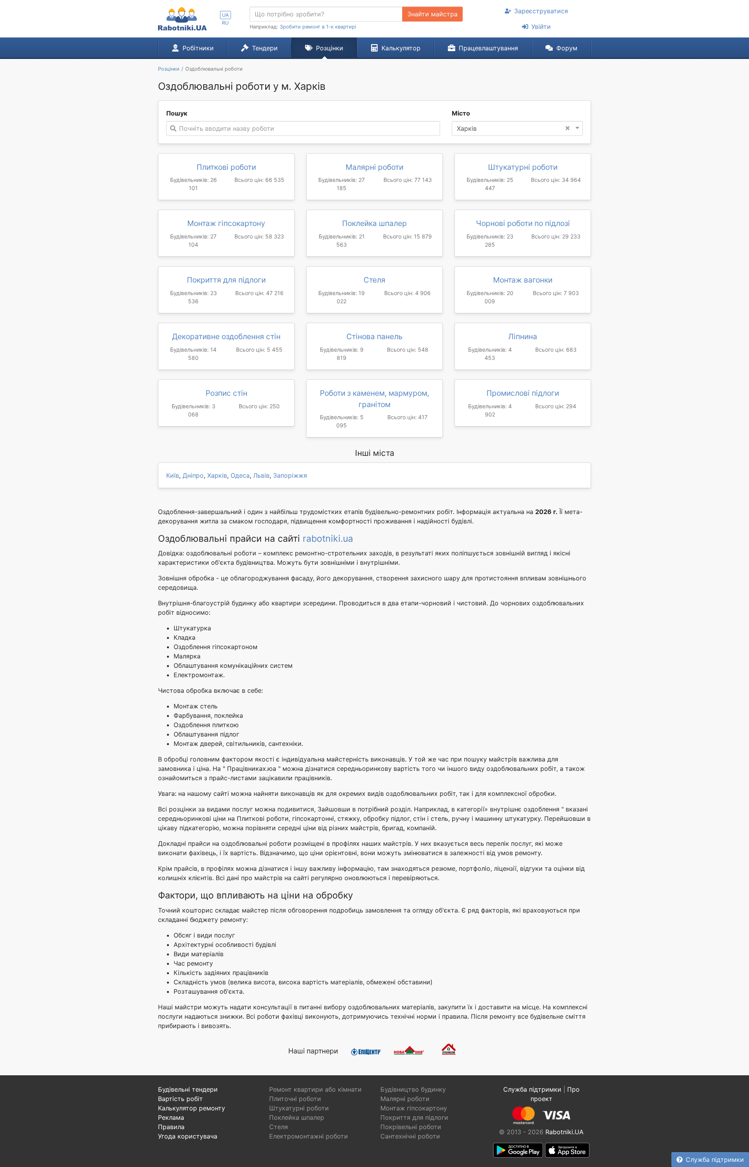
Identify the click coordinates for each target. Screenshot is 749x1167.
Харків (217, 475)
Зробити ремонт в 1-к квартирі (318, 27)
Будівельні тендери (188, 1089)
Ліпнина (522, 336)
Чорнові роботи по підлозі (523, 223)
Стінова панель (374, 336)
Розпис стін (226, 393)
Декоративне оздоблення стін (226, 336)
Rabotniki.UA (564, 1132)
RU (225, 23)
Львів (261, 475)
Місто (461, 113)
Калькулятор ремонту (191, 1108)
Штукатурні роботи (522, 167)
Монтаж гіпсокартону (226, 223)
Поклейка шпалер (374, 223)
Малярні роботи (374, 167)
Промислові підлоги (522, 393)
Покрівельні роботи (410, 1127)
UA (225, 15)
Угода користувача (187, 1136)
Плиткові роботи (226, 167)
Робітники (198, 48)
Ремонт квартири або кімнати (315, 1089)
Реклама (171, 1117)
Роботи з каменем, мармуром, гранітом (374, 398)
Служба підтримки (715, 1159)
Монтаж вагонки (522, 280)
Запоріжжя (290, 475)
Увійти (541, 26)
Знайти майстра (432, 14)
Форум (566, 48)
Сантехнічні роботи (410, 1136)
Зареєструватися (541, 11)
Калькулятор (401, 48)
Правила (171, 1127)
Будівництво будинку (413, 1089)
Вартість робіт (180, 1099)
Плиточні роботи (295, 1099)
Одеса (240, 475)
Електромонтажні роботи (308, 1136)
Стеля (374, 280)
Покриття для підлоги (226, 280)
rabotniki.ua (328, 538)
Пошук (176, 113)
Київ (172, 475)
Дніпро (193, 475)
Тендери (265, 48)
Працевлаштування (488, 48)
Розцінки (329, 48)
